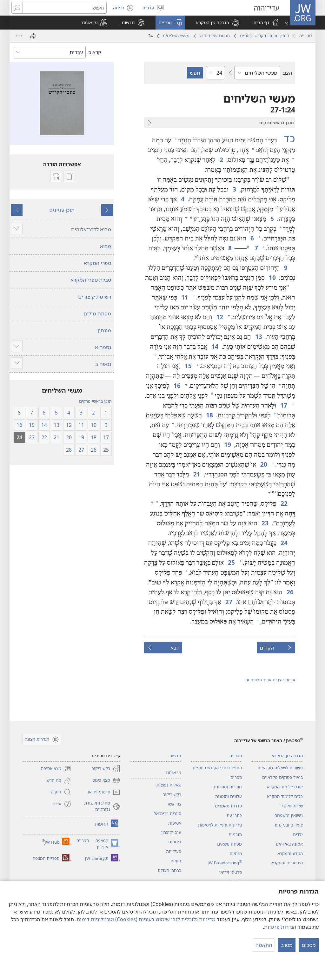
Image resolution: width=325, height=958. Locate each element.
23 (265, 523)
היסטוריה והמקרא (287, 863)
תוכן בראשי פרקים (95, 401)
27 (228, 602)
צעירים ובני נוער (288, 825)
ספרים (236, 777)
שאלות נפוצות (168, 785)
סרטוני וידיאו (230, 872)
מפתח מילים (97, 313)
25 (231, 562)
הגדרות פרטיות (280, 926)
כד (286, 138)
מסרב (287, 944)
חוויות (175, 861)
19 (227, 445)
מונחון (104, 330)
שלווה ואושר (292, 806)
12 (219, 317)
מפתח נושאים (229, 844)
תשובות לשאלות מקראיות (280, 768)
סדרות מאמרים (228, 806)
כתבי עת (234, 815)
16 (177, 385)
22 (284, 503)
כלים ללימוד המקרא (285, 796)
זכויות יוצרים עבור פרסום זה (270, 680)
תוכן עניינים (62, 209)
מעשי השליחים (176, 35)
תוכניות (235, 834)
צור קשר (174, 804)
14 (214, 346)
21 (196, 474)
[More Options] (19, 36)
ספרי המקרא (97, 263)
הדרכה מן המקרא (287, 756)
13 (258, 337)
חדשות (175, 756)
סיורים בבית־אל (167, 813)
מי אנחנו (173, 772)
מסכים (309, 944)
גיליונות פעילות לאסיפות (220, 825)
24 (284, 543)
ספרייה (305, 35)
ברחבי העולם (169, 870)
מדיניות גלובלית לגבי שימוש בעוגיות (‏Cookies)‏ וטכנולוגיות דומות (146, 919)
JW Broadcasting (225, 863)
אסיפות (174, 823)
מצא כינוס (106, 780)
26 (290, 592)
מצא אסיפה (56, 769)
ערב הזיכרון (171, 832)
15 (188, 366)
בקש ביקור (172, 794)
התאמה (263, 944)
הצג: (287, 72)
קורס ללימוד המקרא (285, 787)
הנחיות (235, 853)
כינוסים (174, 842)
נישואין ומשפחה (289, 815)
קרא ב (94, 52)
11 (184, 297)
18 (209, 415)
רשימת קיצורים (94, 296)
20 (263, 464)
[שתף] (33, 36)
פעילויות (173, 851)
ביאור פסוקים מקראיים (282, 777)
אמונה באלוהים (289, 844)
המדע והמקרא (290, 853)
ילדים (298, 834)
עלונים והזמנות (228, 796)
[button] (217, 23)
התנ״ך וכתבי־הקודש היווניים (264, 35)
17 (283, 405)
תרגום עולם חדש (215, 35)
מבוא (105, 246)
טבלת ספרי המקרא (90, 279)
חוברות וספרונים (227, 787)
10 (272, 277)
